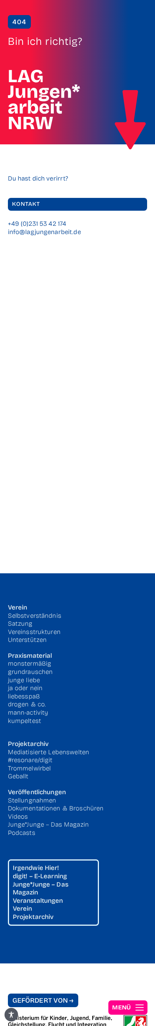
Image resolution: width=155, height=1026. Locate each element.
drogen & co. (27, 704)
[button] (128, 1007)
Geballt (18, 776)
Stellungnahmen (32, 800)
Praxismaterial (30, 656)
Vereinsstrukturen (34, 632)
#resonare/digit (30, 760)
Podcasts (21, 833)
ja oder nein (25, 688)
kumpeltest (24, 721)
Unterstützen (27, 640)
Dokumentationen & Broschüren (56, 808)
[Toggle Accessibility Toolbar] (11, 1014)
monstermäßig (30, 664)
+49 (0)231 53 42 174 (37, 224)
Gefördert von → (43, 1000)
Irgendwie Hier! (36, 868)
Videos (18, 817)
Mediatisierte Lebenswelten (49, 752)
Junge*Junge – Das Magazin (48, 824)
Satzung (20, 624)
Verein (17, 607)
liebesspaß (24, 696)
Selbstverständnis (34, 616)
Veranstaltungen (38, 901)
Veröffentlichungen (37, 792)
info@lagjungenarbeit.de (44, 232)
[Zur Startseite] (130, 120)
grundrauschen (30, 672)
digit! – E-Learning (40, 876)
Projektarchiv (28, 744)
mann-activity (28, 713)
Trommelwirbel (29, 768)
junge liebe (24, 680)
